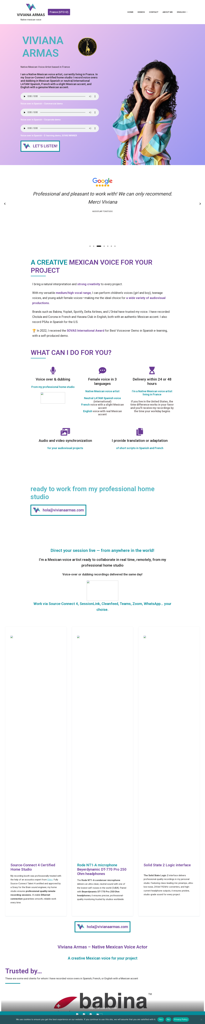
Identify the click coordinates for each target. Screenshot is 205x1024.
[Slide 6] (111, 246)
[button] (186, 12)
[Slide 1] (90, 246)
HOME (130, 12)
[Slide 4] (104, 246)
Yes (161, 1019)
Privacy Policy (180, 1019)
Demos (141, 12)
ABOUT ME (168, 12)
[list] (102, 204)
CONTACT (153, 12)
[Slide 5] (108, 246)
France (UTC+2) (59, 11)
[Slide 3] (99, 246)
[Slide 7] (115, 246)
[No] (201, 1019)
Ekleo (50, 879)
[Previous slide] (5, 204)
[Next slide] (200, 204)
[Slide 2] (93, 246)
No (168, 1019)
